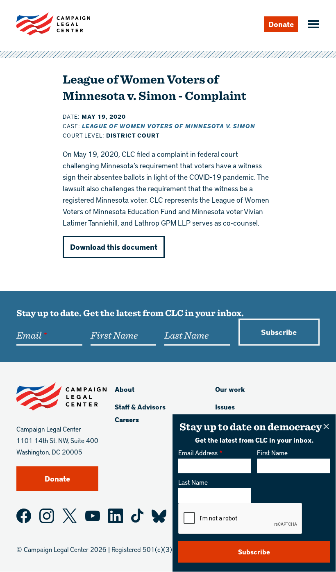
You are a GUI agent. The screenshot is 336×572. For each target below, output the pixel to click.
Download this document (113, 247)
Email (28, 335)
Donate (281, 24)
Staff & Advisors (140, 406)
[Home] (53, 24)
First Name (272, 452)
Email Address (198, 452)
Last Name (193, 482)
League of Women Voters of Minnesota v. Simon (168, 126)
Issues (225, 406)
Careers (127, 419)
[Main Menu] (312, 25)
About (124, 389)
